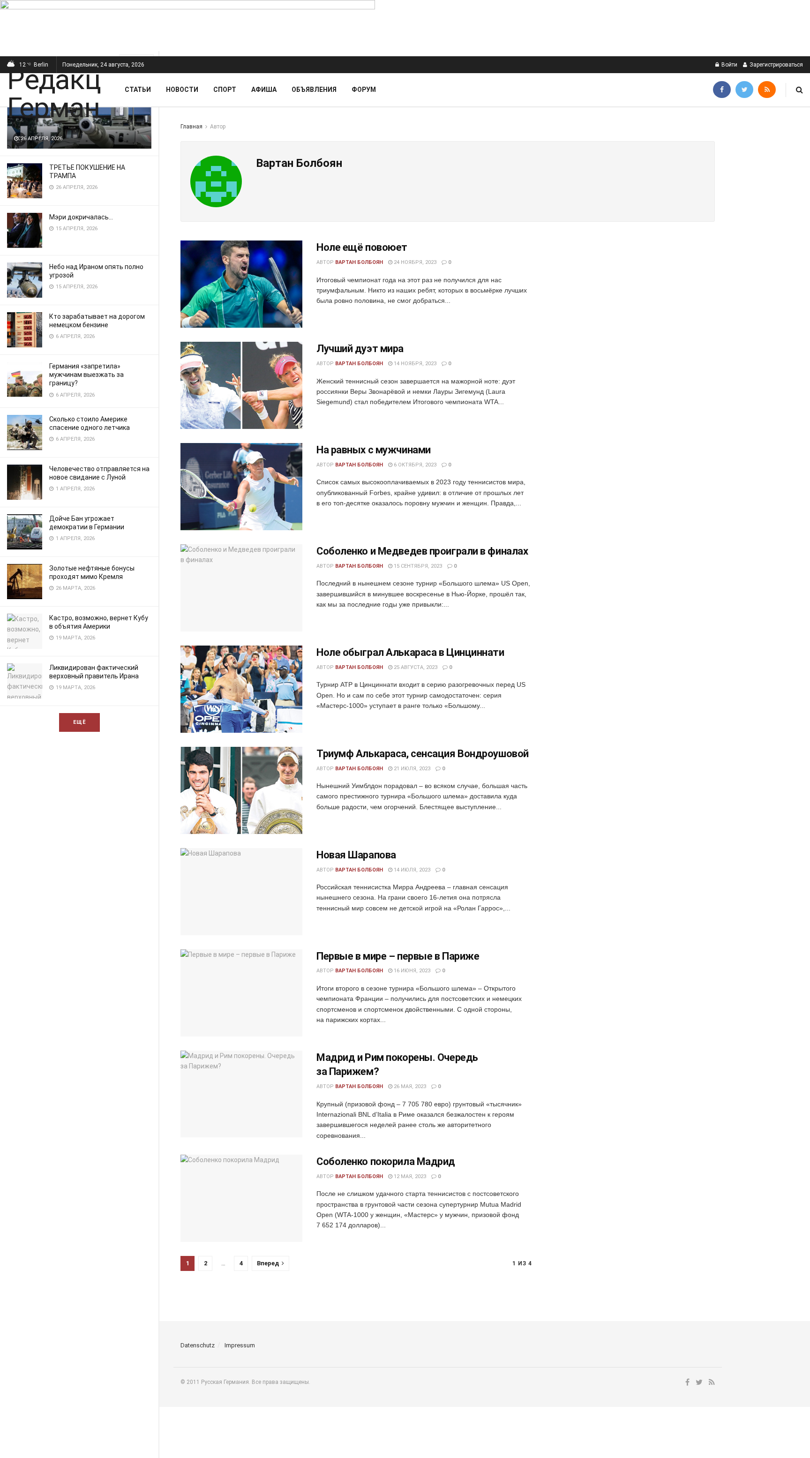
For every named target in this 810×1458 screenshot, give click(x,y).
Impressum (240, 1345)
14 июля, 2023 (411, 870)
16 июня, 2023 (411, 971)
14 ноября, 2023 (414, 364)
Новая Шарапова (356, 855)
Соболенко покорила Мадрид (385, 1161)
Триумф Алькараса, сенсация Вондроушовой (422, 753)
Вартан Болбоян (359, 262)
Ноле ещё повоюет (361, 247)
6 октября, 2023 (414, 465)
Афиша (264, 89)
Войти (728, 64)
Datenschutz (197, 1345)
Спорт (224, 89)
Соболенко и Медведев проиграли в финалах (422, 551)
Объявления (314, 89)
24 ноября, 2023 (414, 262)
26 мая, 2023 (409, 1086)
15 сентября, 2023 (417, 566)
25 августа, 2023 (414, 667)
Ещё (79, 722)
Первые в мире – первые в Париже (397, 956)
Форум (364, 89)
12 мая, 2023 (409, 1176)
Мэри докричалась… (81, 217)
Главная (191, 126)
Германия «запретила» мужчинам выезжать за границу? (86, 374)
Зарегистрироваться (775, 64)
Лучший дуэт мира (360, 348)
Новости (182, 89)
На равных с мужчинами (373, 450)
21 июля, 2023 (411, 769)
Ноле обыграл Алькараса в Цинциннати (410, 652)
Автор (217, 126)
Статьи (138, 89)
